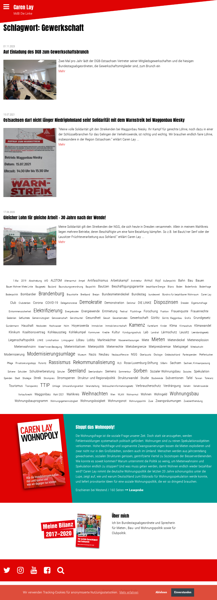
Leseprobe (136, 490)
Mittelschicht (197, 346)
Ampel (82, 280)
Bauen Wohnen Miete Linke (19, 286)
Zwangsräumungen (168, 401)
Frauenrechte (199, 311)
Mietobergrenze (136, 346)
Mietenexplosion (198, 340)
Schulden (22, 371)
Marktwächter (106, 340)
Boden (179, 286)
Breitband (85, 294)
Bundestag (139, 294)
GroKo (188, 318)
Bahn (181, 280)
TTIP (45, 385)
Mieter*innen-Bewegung (50, 346)
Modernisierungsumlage (51, 354)
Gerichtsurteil (76, 318)
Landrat (155, 332)
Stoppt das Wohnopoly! (95, 427)
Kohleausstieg (57, 332)
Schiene (11, 371)
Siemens (110, 371)
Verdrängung (172, 386)
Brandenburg (51, 294)
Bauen (200, 280)
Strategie (26, 378)
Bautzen (103, 286)
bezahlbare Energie (155, 286)
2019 (23, 280)
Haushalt (27, 326)
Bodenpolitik (12, 294)
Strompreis (49, 378)
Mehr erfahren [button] (129, 592)
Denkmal (131, 302)
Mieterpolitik (96, 346)
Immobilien (97, 325)
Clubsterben (25, 302)
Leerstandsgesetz (200, 332)
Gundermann (12, 325)
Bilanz (171, 286)
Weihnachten (95, 394)
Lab (145, 332)
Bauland (52, 286)
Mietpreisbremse (160, 346)
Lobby (91, 340)
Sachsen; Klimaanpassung (197, 363)
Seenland (77, 371)
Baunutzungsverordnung (71, 286)
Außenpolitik (169, 280)
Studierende (157, 378)
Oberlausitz (145, 354)
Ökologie (158, 354)
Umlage (56, 386)
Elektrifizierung (48, 311)
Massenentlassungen (128, 340)
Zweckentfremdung (193, 401)
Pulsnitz (42, 363)
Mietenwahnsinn (25, 346)
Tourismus (16, 386)
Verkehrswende (200, 386)
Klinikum (14, 332)
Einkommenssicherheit (20, 311)
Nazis (92, 354)
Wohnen (146, 394)
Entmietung (109, 311)
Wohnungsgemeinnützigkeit (64, 401)
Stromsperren (66, 378)
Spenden (8, 378)
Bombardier (28, 294)
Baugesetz (40, 286)
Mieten (158, 339)
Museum (82, 354)
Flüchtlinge (135, 311)
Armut (148, 280)
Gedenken (11, 318)
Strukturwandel (128, 378)
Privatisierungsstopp (25, 363)
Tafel (189, 378)
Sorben (140, 371)
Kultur (116, 332)
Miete (145, 340)
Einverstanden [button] (182, 592)
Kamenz (137, 325)
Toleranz (209, 378)
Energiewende (90, 311)
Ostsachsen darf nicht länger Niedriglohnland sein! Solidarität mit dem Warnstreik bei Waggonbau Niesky (94, 120)
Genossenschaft (59, 318)
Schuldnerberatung (42, 371)
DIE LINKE (144, 303)
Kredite (105, 332)
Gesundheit (93, 318)
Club (13, 303)
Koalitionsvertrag (33, 332)
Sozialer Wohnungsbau (165, 371)
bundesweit (154, 294)
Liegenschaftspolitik (21, 340)
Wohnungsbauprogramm (31, 401)
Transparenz (31, 386)
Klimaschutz (185, 325)
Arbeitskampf (119, 280)
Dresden (185, 302)
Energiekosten (72, 311)
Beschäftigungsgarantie (127, 286)
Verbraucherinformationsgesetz (117, 386)
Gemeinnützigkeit (40, 318)
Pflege (10, 363)
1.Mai (16, 280)
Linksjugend (67, 340)
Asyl (158, 280)
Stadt (17, 378)
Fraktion (164, 311)
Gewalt (106, 318)
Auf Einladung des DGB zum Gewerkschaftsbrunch (46, 52)
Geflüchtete (24, 318)
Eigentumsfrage (199, 302)
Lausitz (184, 332)
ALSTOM (56, 280)
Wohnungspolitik (137, 401)
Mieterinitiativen (74, 346)
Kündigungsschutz (131, 332)
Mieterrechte (115, 346)
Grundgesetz (201, 318)
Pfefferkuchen (206, 354)
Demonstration (114, 303)
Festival (124, 311)
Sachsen (175, 363)
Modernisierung (14, 354)
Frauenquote (179, 311)
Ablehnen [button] (161, 592)
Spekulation (201, 371)
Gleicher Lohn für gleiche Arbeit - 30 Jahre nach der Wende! (54, 217)
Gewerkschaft (139, 318)
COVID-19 (51, 303)
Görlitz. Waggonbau (172, 318)
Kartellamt (152, 325)
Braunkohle (72, 294)
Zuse (150, 401)
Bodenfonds (191, 286)
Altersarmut (70, 280)
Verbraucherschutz (148, 386)
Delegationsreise (69, 302)
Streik (37, 378)
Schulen (61, 371)
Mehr (61, 71)
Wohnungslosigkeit (92, 401)
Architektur (136, 280)
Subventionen (175, 378)
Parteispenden (190, 354)
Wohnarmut (132, 394)
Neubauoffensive (120, 354)
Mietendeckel (176, 340)
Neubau (104, 354)
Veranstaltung (92, 386)
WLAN (121, 394)
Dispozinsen (166, 302)
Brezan (96, 294)
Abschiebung (35, 280)
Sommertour (125, 371)
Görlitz (155, 318)
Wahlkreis (73, 394)
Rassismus (60, 362)
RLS (119, 363)
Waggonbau (43, 394)
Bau (190, 280)
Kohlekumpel (77, 332)
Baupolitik (91, 286)
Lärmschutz (169, 332)
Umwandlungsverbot (73, 386)
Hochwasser (55, 325)
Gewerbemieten (120, 318)
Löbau (80, 340)
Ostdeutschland (172, 354)
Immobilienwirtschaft (116, 325)
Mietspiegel (180, 346)
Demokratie (90, 302)
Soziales (187, 371)
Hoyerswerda (80, 326)
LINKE (40, 340)
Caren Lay (23, 7)
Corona (38, 303)
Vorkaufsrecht (25, 394)
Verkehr (187, 386)
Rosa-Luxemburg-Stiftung (141, 363)
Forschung (151, 311)
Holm (66, 325)
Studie (144, 378)
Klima (173, 326)
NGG (134, 354)
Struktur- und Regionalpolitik (96, 378)
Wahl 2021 (58, 394)
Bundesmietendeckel (115, 294)
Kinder (163, 325)
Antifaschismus (98, 280)
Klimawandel (202, 326)
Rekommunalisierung (94, 362)
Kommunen (94, 332)
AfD (46, 280)
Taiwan (198, 378)
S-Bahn (163, 363)
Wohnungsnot (117, 401)
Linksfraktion (52, 340)
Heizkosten (41, 325)
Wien (112, 394)
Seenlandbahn (95, 371)
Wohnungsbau (184, 394)
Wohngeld (160, 394)
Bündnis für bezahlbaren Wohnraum (180, 294)
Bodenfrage (205, 286)
